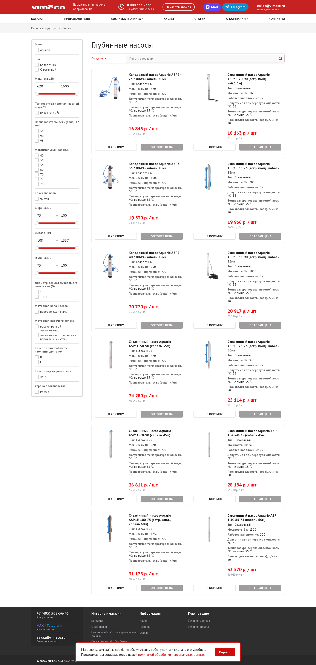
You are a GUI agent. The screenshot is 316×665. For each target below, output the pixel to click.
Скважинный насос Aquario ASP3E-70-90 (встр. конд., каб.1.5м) (248, 78)
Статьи (200, 19)
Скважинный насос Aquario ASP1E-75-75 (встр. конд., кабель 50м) (253, 345)
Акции (169, 19)
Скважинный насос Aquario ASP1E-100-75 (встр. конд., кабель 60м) (150, 519)
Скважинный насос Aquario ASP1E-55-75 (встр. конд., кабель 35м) (253, 168)
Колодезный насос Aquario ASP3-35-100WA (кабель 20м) (155, 166)
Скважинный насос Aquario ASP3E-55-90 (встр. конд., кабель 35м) (253, 256)
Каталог (37, 19)
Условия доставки (199, 621)
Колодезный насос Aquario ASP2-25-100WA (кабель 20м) (155, 76)
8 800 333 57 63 (139, 5)
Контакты (277, 19)
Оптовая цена (162, 147)
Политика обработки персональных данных (114, 634)
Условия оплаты (198, 627)
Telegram (237, 7)
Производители (77, 19)
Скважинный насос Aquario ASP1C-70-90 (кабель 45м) (150, 433)
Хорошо (225, 652)
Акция (143, 621)
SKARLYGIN (70, 661)
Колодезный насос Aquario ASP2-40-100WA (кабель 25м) (155, 254)
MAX (214, 7)
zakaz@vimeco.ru (271, 5)
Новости (145, 627)
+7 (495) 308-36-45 (140, 9)
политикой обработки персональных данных (171, 654)
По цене (97, 58)
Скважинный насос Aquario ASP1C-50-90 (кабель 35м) (150, 343)
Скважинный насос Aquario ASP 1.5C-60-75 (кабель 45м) (251, 433)
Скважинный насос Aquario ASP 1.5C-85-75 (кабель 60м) (251, 517)
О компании (99, 627)
